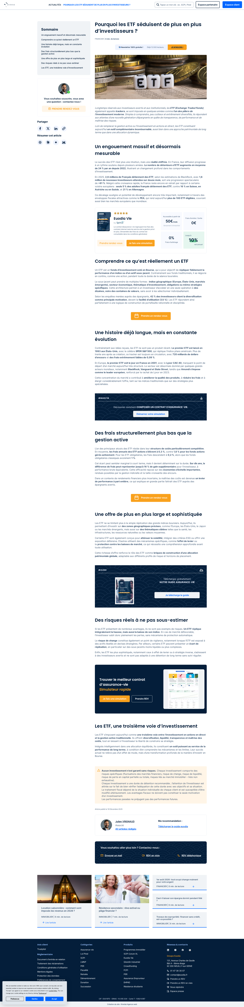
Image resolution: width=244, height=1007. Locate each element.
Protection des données (48, 976)
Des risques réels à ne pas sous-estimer (60, 63)
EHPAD (127, 982)
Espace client (232, 4)
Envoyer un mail (113, 855)
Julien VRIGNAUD (125, 821)
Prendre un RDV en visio (181, 983)
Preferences (15, 999)
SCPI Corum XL (131, 954)
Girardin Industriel (132, 962)
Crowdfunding (130, 966)
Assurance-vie (87, 949)
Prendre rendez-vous (111, 243)
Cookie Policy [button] (53, 990)
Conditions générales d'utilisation (52, 967)
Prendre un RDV (177, 979)
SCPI (82, 958)
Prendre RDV (142, 698)
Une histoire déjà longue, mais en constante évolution (61, 45)
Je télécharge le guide (177, 595)
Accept (54, 999)
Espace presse (177, 991)
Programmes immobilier (134, 949)
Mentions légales (45, 971)
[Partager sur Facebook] (40, 128)
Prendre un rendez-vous (154, 315)
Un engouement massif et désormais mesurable (63, 35)
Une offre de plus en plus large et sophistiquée (63, 58)
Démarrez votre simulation (151, 414)
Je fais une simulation (140, 243)
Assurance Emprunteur (134, 978)
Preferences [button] (42, 993)
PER (82, 966)
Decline (34, 999)
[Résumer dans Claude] (48, 142)
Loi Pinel (84, 954)
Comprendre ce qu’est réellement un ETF (60, 39)
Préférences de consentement (51, 980)
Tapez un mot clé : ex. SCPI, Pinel (176, 5)
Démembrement (87, 978)
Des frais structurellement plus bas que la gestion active (60, 52)
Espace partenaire (207, 4)
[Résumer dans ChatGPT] (40, 142)
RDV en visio (153, 855)
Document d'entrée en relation (51, 959)
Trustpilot (41, 949)
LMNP (83, 962)
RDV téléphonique (191, 855)
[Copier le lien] (64, 128)
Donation (84, 982)
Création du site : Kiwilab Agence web (122, 1004)
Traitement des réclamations (50, 963)
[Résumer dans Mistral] (64, 142)
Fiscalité (84, 970)
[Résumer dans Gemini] (56, 142)
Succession (85, 986)
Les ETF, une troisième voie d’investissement (62, 67)
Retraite (84, 974)
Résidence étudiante (133, 986)
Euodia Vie (128, 958)
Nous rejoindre (177, 987)
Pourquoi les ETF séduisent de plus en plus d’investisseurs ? (96, 5)
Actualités (55, 5)
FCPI (126, 970)
